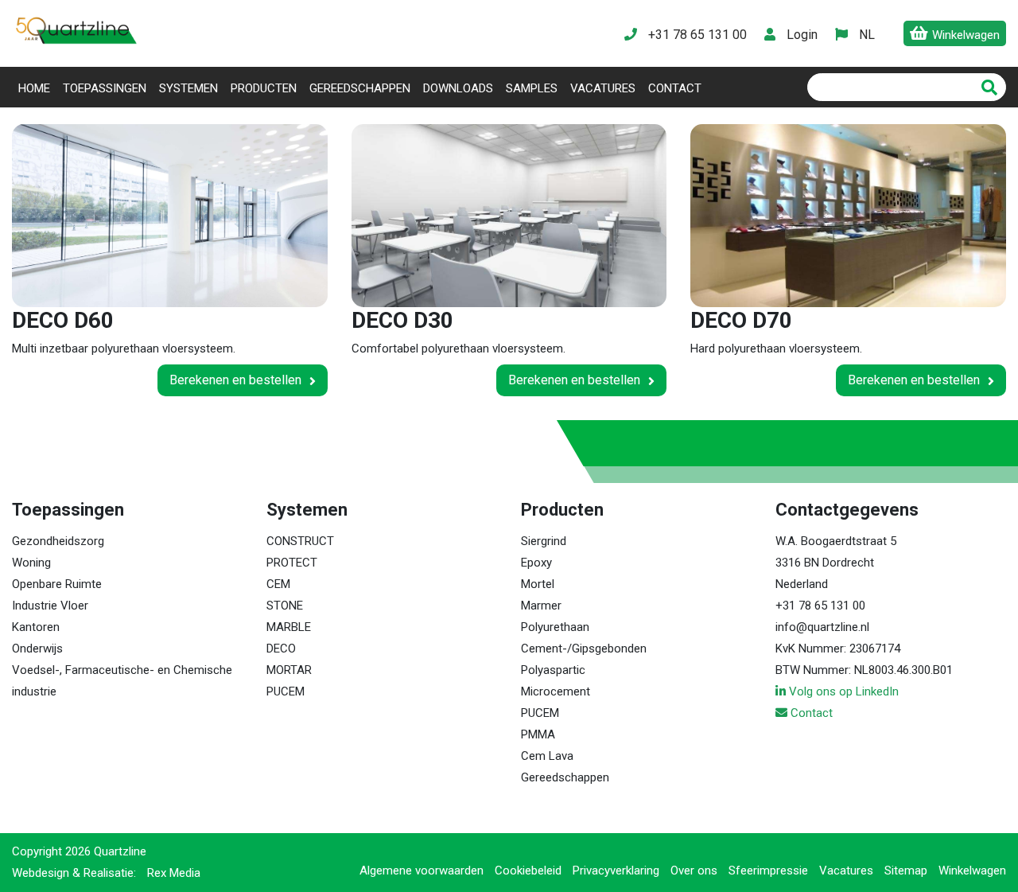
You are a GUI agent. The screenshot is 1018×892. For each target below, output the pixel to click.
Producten (264, 88)
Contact (674, 88)
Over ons (693, 870)
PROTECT (291, 562)
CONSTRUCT (300, 541)
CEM (278, 584)
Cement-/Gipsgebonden (584, 648)
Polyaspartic (553, 670)
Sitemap (905, 870)
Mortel (537, 584)
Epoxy (536, 562)
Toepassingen (104, 88)
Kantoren (36, 627)
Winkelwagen (972, 870)
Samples (532, 88)
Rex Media (173, 873)
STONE (284, 605)
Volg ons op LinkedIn (842, 691)
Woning (31, 562)
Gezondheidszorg (58, 541)
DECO (281, 648)
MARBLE (288, 627)
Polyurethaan (555, 627)
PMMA (538, 734)
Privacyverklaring (616, 870)
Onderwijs (37, 648)
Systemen (188, 88)
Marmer (541, 605)
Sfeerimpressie (768, 870)
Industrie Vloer (50, 605)
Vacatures (602, 88)
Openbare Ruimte (57, 584)
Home (37, 87)
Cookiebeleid (528, 870)
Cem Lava (547, 756)
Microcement (555, 691)
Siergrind (543, 541)
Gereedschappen (359, 88)
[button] (866, 34)
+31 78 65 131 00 (820, 605)
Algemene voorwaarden (421, 870)
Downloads (458, 88)
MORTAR (289, 670)
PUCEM (285, 691)
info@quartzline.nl (822, 627)
